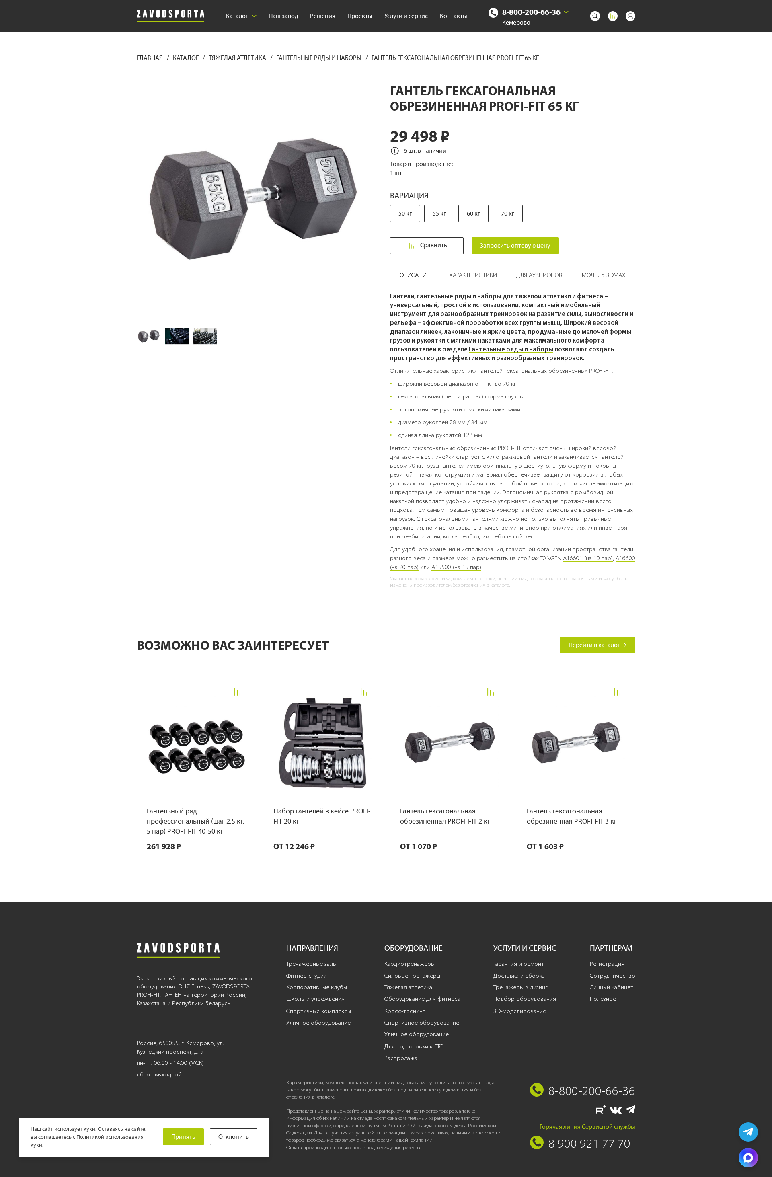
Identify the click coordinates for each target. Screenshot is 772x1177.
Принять (183, 1136)
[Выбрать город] (566, 12)
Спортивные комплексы (318, 1011)
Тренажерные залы (311, 964)
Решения (322, 16)
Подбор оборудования (524, 999)
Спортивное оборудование (421, 1022)
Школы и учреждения (315, 999)
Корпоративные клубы (316, 987)
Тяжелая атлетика (238, 58)
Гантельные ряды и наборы (319, 58)
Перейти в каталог (594, 645)
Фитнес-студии (306, 975)
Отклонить (233, 1136)
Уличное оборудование (318, 1022)
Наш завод (283, 16)
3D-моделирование (519, 1011)
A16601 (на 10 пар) (588, 558)
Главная (150, 58)
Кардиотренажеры (409, 964)
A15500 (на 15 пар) (456, 567)
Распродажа (400, 1058)
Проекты (359, 16)
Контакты (453, 16)
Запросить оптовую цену (515, 245)
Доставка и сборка (519, 975)
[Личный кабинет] (630, 16)
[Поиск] (595, 16)
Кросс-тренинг (404, 1011)
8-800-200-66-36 (531, 12)
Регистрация (607, 964)
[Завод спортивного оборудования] (170, 16)
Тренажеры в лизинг (520, 987)
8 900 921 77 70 (589, 1143)
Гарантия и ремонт (518, 964)
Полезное (603, 999)
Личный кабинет (611, 987)
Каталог (237, 16)
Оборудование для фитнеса (422, 999)
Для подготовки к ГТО (413, 1046)
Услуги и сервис (406, 16)
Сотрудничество (612, 975)
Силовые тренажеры (412, 975)
